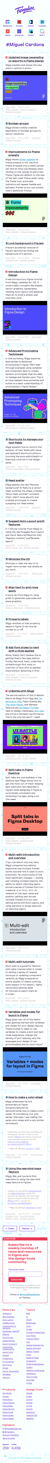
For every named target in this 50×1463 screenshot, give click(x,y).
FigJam (6, 1396)
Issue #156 (10, 948)
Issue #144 (10, 1214)
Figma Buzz (7, 1400)
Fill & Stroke (8, 1338)
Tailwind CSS (31, 1415)
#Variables (36, 1083)
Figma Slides (8, 1415)
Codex (29, 1396)
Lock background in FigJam (26, 243)
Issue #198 (10, 138)
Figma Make (8, 1406)
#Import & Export (28, 110)
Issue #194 (10, 230)
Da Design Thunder (29, 708)
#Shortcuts (37, 574)
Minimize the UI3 (19, 559)
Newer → (27, 1228)
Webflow (30, 1419)
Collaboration (9, 1323)
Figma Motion (9, 1409)
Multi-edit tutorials (21, 961)
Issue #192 (10, 337)
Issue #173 (10, 605)
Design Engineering (35, 1345)
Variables (7, 1374)
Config (29, 1329)
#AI (20, 548)
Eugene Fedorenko (33, 1458)
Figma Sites (8, 1412)
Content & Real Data (35, 1332)
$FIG (28, 1314)
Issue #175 (10, 467)
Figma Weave (8, 1419)
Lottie (29, 1406)
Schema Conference (35, 1371)
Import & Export (10, 1344)
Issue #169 (10, 675)
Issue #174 (10, 507)
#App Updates (12, 110)
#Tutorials (36, 337)
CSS (28, 1342)
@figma (18, 1137)
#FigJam (36, 258)
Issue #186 (10, 425)
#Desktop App (26, 841)
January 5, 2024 (33, 1148)
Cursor (29, 1400)
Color (28, 1326)
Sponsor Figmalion (11, 1435)
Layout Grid (8, 1352)
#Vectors (36, 138)
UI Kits (29, 1383)
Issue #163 (10, 756)
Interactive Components (8, 1348)
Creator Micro (32, 1339)
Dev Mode (7, 1393)
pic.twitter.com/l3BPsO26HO (20, 1203)
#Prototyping (12, 428)
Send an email (9, 1438)
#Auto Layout (12, 548)
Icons (28, 1355)
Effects (6, 1334)
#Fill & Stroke (37, 1155)
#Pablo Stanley (29, 758)
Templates (31, 1374)
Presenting (8, 1359)
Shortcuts (7, 1365)
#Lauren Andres (27, 1216)
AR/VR (29, 1320)
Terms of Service (34, 1287)
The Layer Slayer (14, 704)
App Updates (8, 1317)
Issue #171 (10, 634)
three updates (27, 159)
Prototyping (8, 1362)
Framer (29, 1403)
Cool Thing (31, 1336)
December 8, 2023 (34, 1207)
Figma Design (8, 1403)
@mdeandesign (35, 1191)
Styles (5, 1368)
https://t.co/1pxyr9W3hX (18, 1142)
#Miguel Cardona (13, 112)
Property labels (18, 619)
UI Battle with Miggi (21, 691)
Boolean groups (18, 123)
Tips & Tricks (31, 1377)
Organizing (31, 1361)
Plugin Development (35, 1364)
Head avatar (16, 480)
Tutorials (30, 1380)
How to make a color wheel (25, 1097)
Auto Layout (8, 1320)
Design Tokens (32, 1352)
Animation (7, 1314)
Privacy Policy (20, 1287)
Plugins (6, 1355)
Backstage (31, 1323)
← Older (10, 1228)
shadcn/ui (30, 1412)
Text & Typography (11, 1371)
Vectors (6, 1378)
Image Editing (9, 1341)
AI (27, 1317)
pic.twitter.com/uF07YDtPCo (19, 1144)
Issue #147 (10, 1083)
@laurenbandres (18, 1193)
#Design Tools (12, 260)
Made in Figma (32, 1358)
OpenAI (29, 1409)
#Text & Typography (14, 469)
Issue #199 (10, 107)
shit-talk (39, 711)
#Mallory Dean (12, 1219)
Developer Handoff (11, 1331)
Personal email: (16, 1269)
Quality (29, 1367)
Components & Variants (9, 1327)
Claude (29, 1393)
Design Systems (33, 1348)
